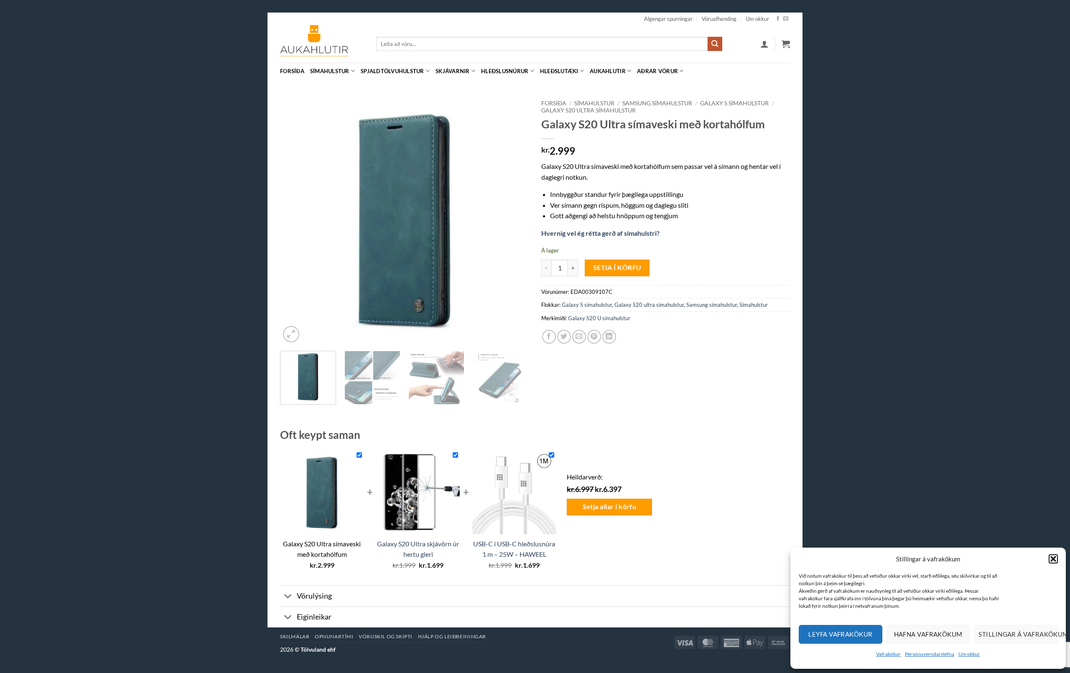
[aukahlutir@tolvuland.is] (785, 71)
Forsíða (292, 71)
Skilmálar (295, 636)
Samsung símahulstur (657, 103)
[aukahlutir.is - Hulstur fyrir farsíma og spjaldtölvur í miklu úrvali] (322, 44)
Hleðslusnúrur (504, 71)
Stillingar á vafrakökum (1017, 634)
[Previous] (295, 220)
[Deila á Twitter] (564, 337)
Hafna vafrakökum (928, 634)
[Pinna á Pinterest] (594, 337)
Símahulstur (329, 71)
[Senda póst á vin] (579, 337)
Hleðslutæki (559, 71)
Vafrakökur (888, 654)
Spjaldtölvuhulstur (392, 71)
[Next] (513, 220)
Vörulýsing (314, 595)
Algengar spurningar (668, 18)
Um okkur (969, 654)
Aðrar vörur (657, 71)
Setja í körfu (617, 267)
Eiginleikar (314, 616)
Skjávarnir (453, 71)
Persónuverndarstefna (929, 654)
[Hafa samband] (785, 19)
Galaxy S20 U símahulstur (599, 318)
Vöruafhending (719, 18)
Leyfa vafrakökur (840, 634)
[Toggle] (288, 597)
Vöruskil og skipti (386, 636)
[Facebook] (777, 19)
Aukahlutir (608, 71)
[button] (1053, 559)
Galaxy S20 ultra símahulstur (588, 110)
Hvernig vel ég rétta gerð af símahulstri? (600, 233)
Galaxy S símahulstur (734, 103)
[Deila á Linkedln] (609, 337)
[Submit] (715, 44)
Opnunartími (334, 636)
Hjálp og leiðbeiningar (452, 636)
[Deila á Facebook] (549, 337)
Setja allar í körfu (610, 506)
